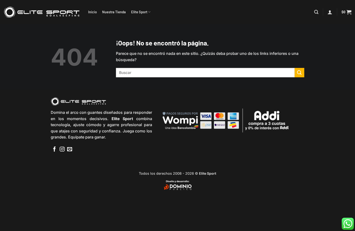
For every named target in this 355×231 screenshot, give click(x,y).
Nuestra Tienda (114, 12)
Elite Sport (139, 12)
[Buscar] (316, 12)
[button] (329, 12)
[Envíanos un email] (69, 149)
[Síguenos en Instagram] (62, 149)
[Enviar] (299, 72)
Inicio (92, 12)
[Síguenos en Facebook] (54, 149)
